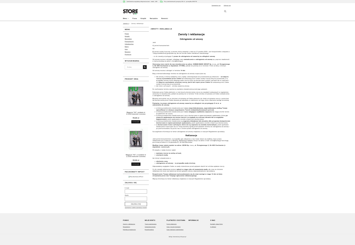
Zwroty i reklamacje (129, 224)
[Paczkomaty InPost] (136, 176)
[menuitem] (127, 18)
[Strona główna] (130, 11)
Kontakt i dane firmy (216, 224)
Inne (126, 49)
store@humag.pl (177, 61)
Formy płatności (172, 224)
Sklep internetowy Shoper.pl (177, 236)
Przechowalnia (149, 229)
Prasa (127, 34)
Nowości (128, 52)
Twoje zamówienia (150, 224)
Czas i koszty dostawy (174, 227)
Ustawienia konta (150, 227)
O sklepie (213, 227)
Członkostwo (129, 44)
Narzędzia (128, 39)
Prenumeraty (129, 41)
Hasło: (127, 195)
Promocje (128, 54)
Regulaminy (126, 227)
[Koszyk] (230, 11)
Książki (127, 36)
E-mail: (127, 188)
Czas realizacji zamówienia (175, 229)
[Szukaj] (145, 67)
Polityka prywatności (129, 229)
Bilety (127, 46)
